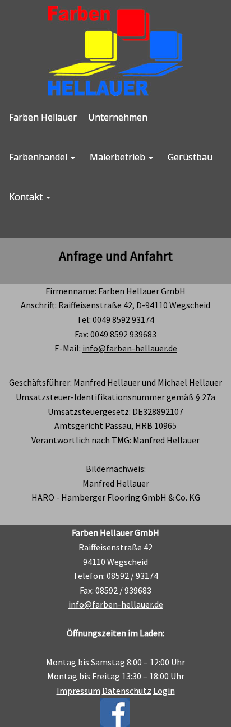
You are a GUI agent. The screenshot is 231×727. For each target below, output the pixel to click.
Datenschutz (126, 690)
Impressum (78, 690)
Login (164, 690)
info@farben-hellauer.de (129, 348)
